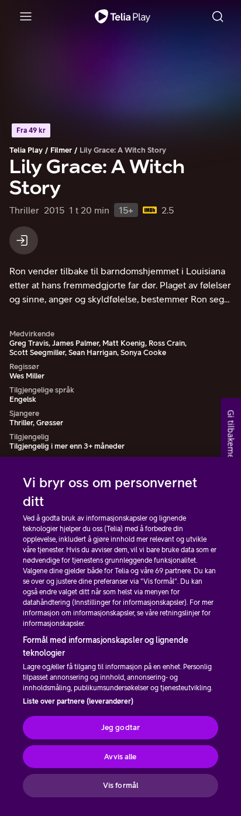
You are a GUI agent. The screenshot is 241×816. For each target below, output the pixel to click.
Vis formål (120, 785)
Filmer (61, 150)
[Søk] (218, 16)
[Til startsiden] (122, 16)
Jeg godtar (120, 727)
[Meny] (26, 16)
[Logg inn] (23, 240)
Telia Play (26, 150)
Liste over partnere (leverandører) (78, 701)
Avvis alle (120, 756)
